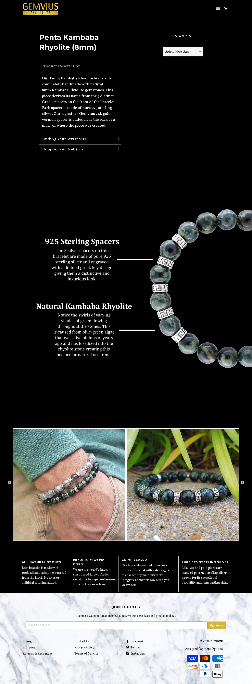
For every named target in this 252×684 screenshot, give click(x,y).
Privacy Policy (84, 647)
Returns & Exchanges (38, 654)
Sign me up (216, 625)
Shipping (29, 647)
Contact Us (82, 641)
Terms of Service (86, 654)
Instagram (137, 654)
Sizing (27, 641)
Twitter (135, 647)
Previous (10, 483)
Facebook (137, 641)
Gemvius (217, 641)
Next (242, 483)
